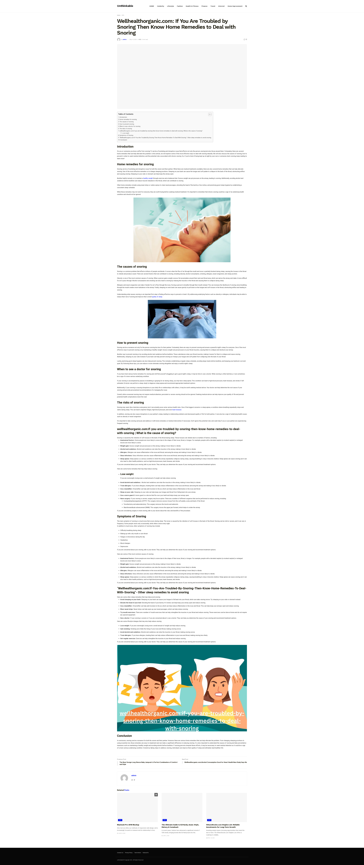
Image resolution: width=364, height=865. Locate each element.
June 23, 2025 (121, 833)
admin (125, 39)
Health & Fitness (192, 6)
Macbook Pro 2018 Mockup (128, 825)
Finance (204, 6)
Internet (221, 6)
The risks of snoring (125, 128)
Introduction (123, 117)
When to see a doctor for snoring (129, 126)
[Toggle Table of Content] (209, 114)
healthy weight (148, 178)
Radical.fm (146, 852)
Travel (212, 6)
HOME (151, 6)
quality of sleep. (157, 297)
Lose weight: (125, 133)
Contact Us (120, 852)
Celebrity (160, 6)
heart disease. (177, 410)
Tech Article (137, 852)
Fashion (180, 6)
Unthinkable (125, 5)
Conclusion (123, 140)
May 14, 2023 (133, 39)
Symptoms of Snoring (126, 135)
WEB (123, 15)
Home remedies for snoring (128, 119)
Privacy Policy (128, 852)
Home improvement (235, 6)
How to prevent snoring (126, 124)
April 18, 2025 (211, 838)
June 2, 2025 (165, 835)
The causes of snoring (126, 122)
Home (118, 15)
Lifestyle (170, 6)
